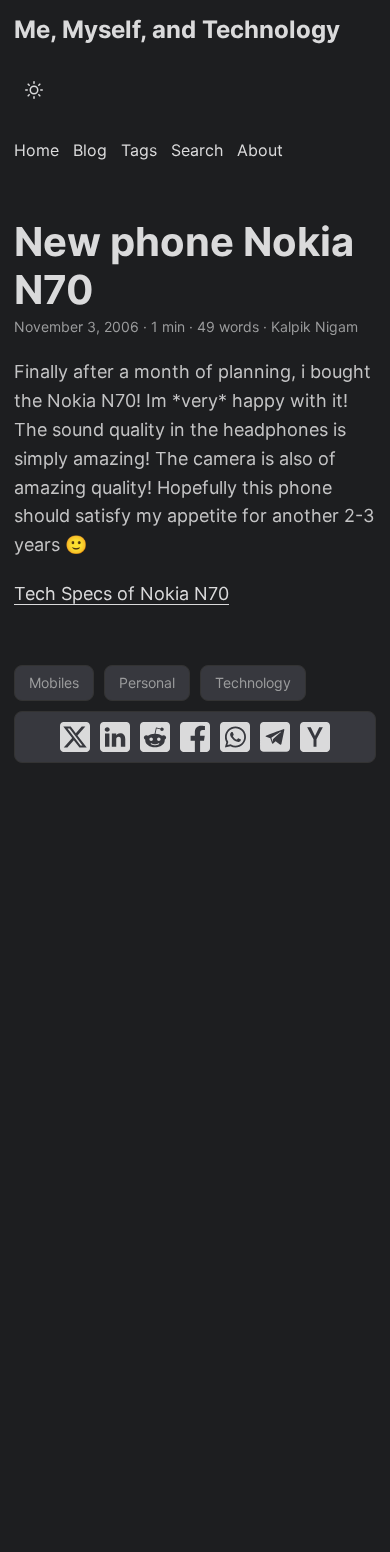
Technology (253, 682)
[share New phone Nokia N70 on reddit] (155, 737)
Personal (147, 682)
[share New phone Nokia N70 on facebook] (195, 737)
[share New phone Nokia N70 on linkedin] (115, 737)
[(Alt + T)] (34, 90)
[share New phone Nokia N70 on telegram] (275, 737)
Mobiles (54, 682)
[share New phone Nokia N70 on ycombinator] (315, 737)
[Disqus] (195, 1023)
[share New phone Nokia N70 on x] (75, 737)
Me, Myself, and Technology (177, 29)
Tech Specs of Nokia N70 (121, 593)
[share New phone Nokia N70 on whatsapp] (235, 737)
